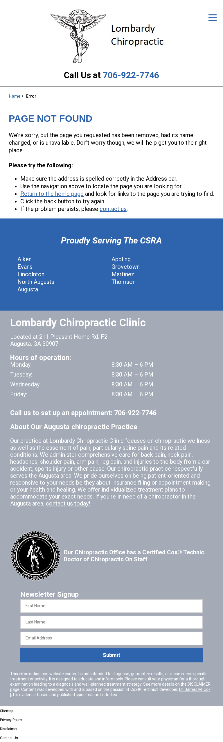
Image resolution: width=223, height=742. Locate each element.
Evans (25, 266)
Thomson (124, 281)
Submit (111, 655)
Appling (121, 259)
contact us (113, 208)
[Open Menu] (212, 17)
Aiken (24, 259)
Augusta (27, 289)
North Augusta (35, 281)
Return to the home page (52, 193)
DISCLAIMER (199, 684)
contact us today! (68, 503)
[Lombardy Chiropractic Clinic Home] (111, 36)
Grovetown (126, 266)
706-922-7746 (131, 75)
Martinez (123, 274)
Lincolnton (30, 274)
